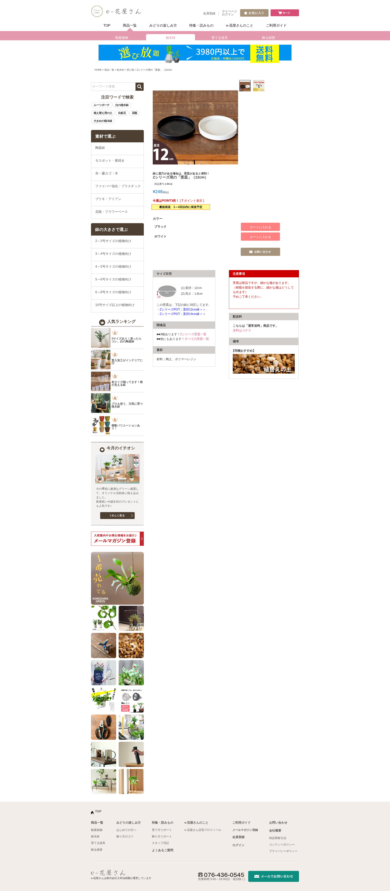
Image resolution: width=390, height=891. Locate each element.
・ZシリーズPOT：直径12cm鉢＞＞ (181, 309)
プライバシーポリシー (283, 851)
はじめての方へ (126, 830)
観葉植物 (121, 37)
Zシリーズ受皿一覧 (193, 334)
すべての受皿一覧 (197, 339)
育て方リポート (162, 830)
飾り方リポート (162, 836)
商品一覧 (130, 25)
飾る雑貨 (268, 37)
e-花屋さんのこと (239, 25)
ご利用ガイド (276, 25)
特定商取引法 (277, 838)
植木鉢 (171, 37)
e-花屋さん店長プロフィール (202, 830)
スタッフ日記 (160, 843)
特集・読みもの (201, 25)
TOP (106, 25)
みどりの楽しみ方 (163, 25)
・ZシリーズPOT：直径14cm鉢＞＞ (181, 314)
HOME (98, 69)
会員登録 (209, 13)
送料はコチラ (242, 330)
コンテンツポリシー (282, 844)
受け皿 (130, 69)
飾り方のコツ (124, 836)
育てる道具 (219, 37)
